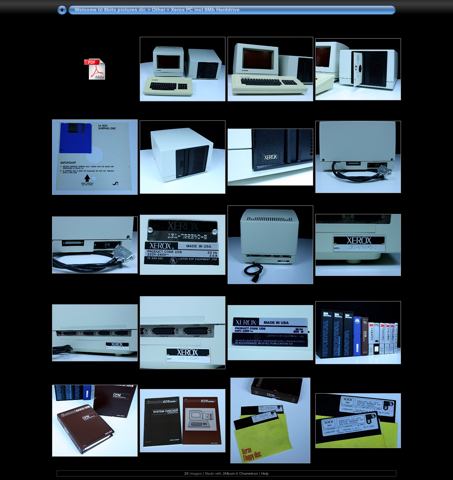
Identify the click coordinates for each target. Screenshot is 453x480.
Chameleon (248, 473)
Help (265, 473)
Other (158, 9)
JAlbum (229, 473)
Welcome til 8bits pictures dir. (110, 9)
